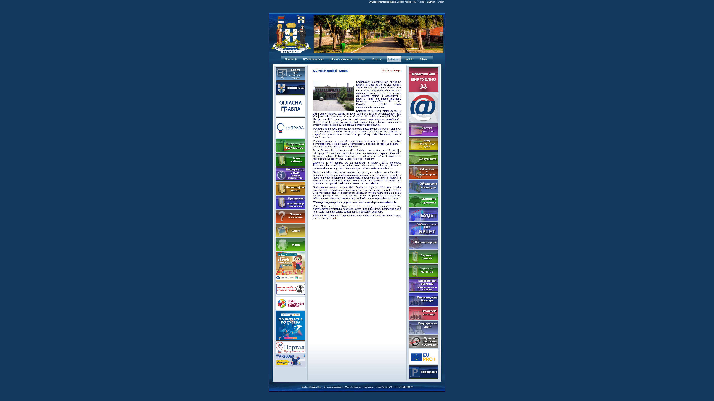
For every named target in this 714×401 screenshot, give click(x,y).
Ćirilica (421, 2)
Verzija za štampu (391, 70)
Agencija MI (387, 387)
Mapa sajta (368, 387)
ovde (334, 218)
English (441, 2)
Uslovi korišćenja (353, 387)
